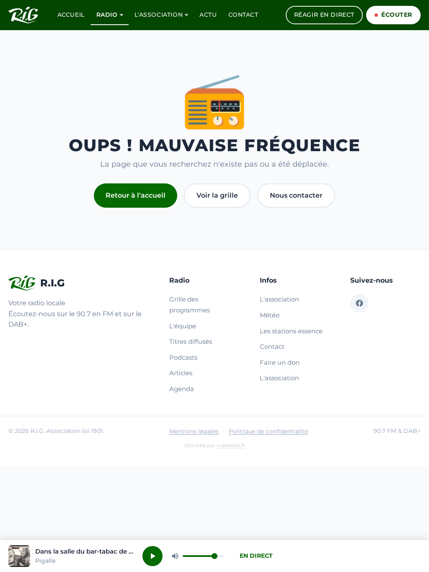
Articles (180, 373)
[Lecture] (152, 556)
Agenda (181, 389)
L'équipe (182, 326)
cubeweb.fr (231, 445)
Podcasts (183, 357)
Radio (107, 14)
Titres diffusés (190, 341)
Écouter (396, 14)
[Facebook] (359, 303)
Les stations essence (291, 331)
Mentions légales (194, 431)
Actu (208, 14)
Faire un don (280, 362)
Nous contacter (296, 195)
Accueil (71, 14)
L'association (158, 14)
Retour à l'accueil (135, 195)
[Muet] (175, 556)
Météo (269, 315)
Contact (243, 14)
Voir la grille (217, 195)
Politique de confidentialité (268, 431)
